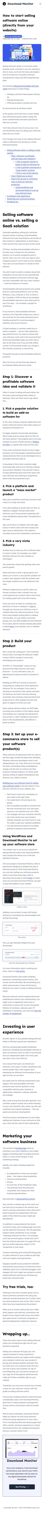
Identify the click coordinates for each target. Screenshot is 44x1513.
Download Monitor (20, 3)
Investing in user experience (18, 196)
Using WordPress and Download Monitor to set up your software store (26, 190)
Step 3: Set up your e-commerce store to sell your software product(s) (24, 182)
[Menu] (40, 4)
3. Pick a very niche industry (26, 173)
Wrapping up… (13, 202)
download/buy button (25, 1199)
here (12, 626)
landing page (20, 1148)
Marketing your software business (21, 199)
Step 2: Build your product (22, 176)
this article (20, 971)
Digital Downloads (13, 36)
